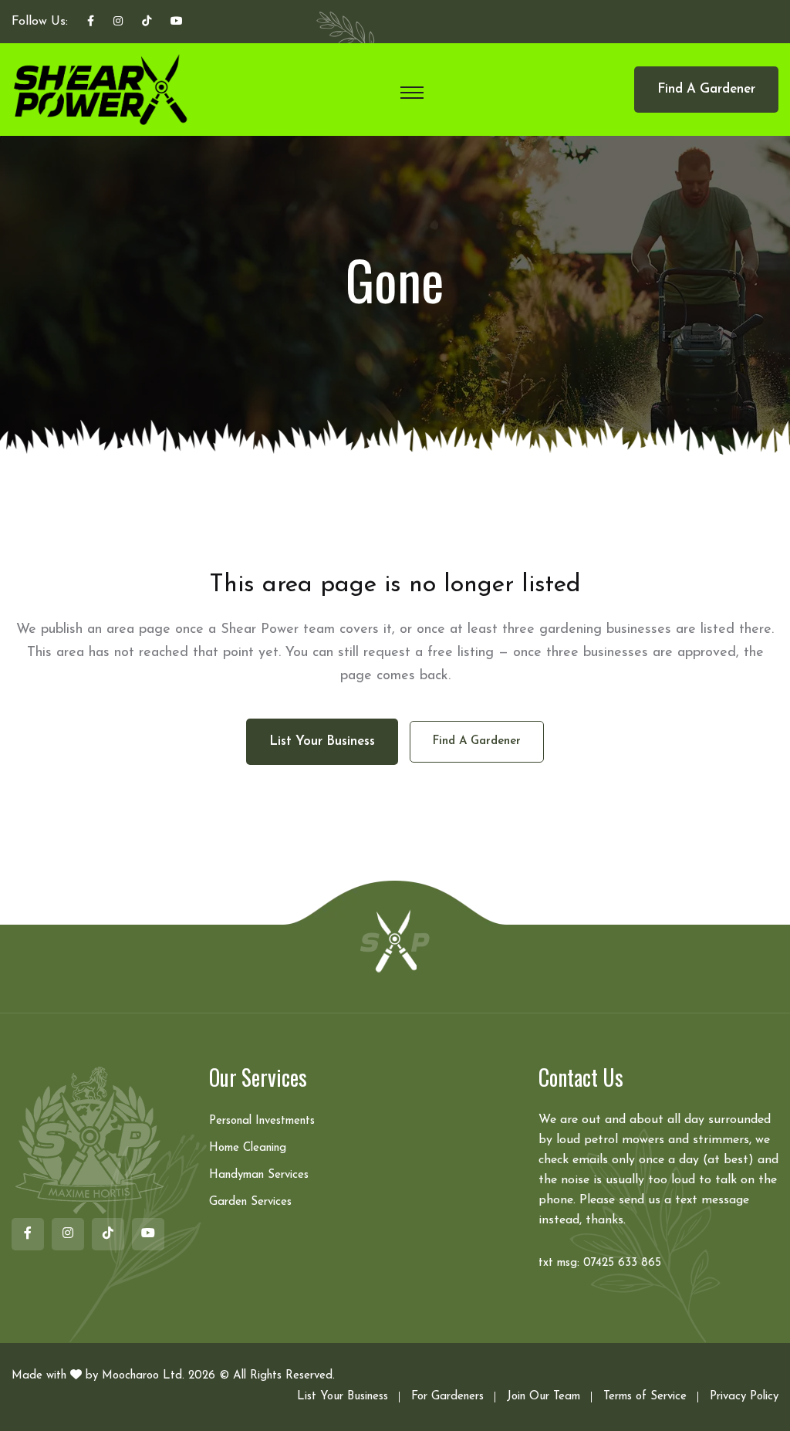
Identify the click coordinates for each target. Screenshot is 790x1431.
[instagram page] (118, 22)
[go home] (395, 940)
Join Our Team (543, 1396)
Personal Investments (262, 1121)
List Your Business (342, 1396)
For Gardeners (447, 1396)
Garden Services (250, 1202)
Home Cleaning (247, 1148)
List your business (322, 741)
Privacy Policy (744, 1396)
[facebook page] (90, 22)
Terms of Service (645, 1396)
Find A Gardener (706, 89)
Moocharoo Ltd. (143, 1376)
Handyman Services (259, 1175)
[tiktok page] (146, 22)
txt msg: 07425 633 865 (599, 1263)
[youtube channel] (176, 22)
